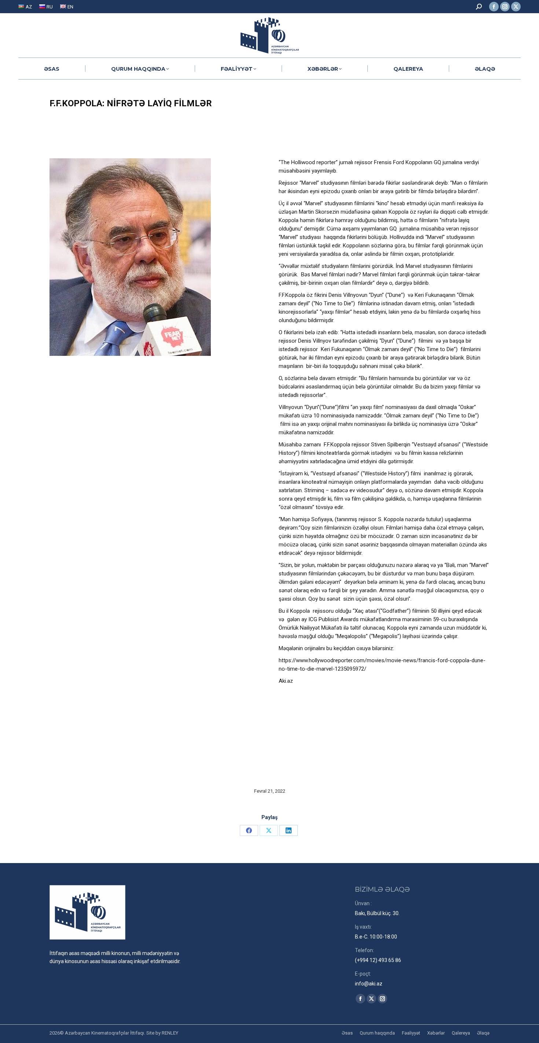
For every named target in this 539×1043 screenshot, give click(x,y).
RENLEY (170, 1033)
